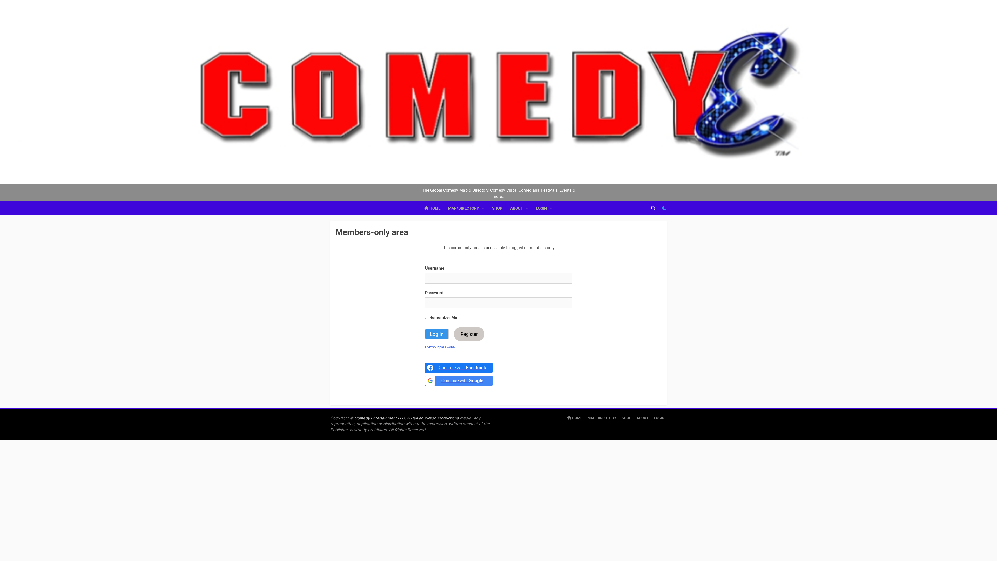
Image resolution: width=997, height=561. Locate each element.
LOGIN (541, 208)
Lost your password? (440, 347)
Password (434, 292)
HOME (434, 208)
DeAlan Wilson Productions (435, 418)
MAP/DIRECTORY (463, 208)
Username (434, 268)
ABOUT (516, 208)
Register (469, 334)
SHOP (497, 208)
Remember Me (442, 317)
